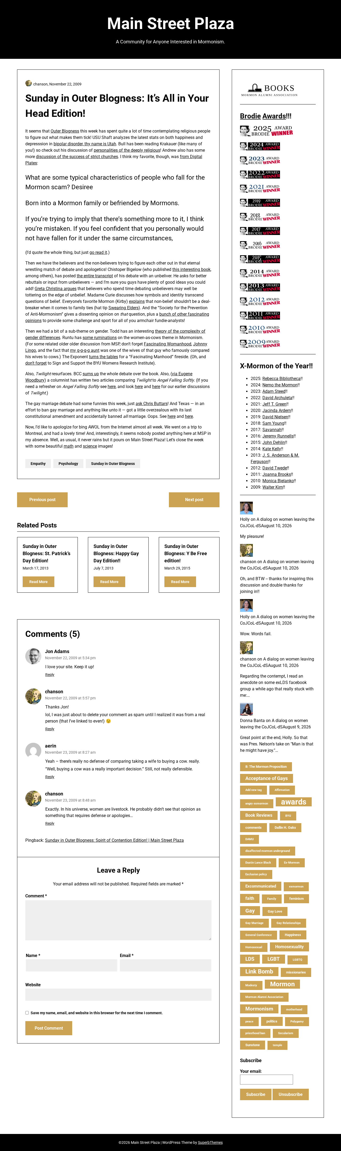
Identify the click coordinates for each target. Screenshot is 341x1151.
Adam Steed (273, 391)
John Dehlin (273, 442)
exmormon (296, 886)
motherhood (294, 1009)
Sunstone (252, 1045)
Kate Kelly (271, 448)
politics (271, 1021)
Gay (250, 910)
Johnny (200, 343)
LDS (249, 959)
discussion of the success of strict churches (77, 156)
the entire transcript (95, 275)
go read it (98, 252)
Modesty (251, 985)
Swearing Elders (123, 307)
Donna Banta (252, 720)
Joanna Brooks (276, 474)
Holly (245, 519)
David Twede (274, 468)
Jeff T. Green (274, 404)
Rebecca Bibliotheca (281, 378)
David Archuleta (277, 397)
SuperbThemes (210, 1142)
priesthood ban (255, 1033)
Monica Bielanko (278, 480)
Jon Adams (57, 651)
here (112, 386)
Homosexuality (289, 946)
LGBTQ (297, 960)
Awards (274, 116)
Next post (194, 499)
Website (33, 984)
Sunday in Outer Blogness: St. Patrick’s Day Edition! (46, 553)
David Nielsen (275, 416)
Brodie (250, 116)
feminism (296, 899)
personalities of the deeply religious (127, 150)
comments (253, 828)
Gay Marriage (254, 923)
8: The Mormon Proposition (266, 767)
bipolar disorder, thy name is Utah (85, 143)
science (90, 446)
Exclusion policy (256, 874)
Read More (38, 582)
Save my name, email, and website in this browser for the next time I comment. (97, 1013)
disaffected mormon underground (267, 851)
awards (293, 801)
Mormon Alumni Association (264, 997)
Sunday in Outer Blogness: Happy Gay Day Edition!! (116, 553)
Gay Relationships (289, 923)
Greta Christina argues (55, 288)
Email (126, 955)
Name (33, 955)
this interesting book (191, 269)
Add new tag (253, 790)
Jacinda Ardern (276, 410)
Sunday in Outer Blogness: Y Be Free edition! (185, 553)
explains (137, 301)
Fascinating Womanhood (167, 343)
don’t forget (36, 363)
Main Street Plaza (170, 23)
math (69, 446)
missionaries (296, 972)
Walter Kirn (272, 487)
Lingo (30, 350)
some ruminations (100, 337)
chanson (54, 691)
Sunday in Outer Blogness (113, 463)
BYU (288, 816)
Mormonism (259, 1009)
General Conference (258, 935)
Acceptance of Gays (266, 778)
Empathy (38, 463)
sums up (91, 373)
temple (277, 1045)
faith (249, 898)
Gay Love (275, 911)
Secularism (285, 1033)
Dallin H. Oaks (285, 828)
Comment (36, 895)
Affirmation (282, 790)
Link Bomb (259, 971)
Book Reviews (258, 815)
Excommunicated (260, 886)
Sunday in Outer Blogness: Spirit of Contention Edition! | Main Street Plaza (114, 840)
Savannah (272, 429)
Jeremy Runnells (278, 436)
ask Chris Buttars (152, 403)
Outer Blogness (65, 131)
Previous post (42, 499)
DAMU (249, 839)
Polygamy (297, 1021)
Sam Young (273, 423)
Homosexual (253, 947)
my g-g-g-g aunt (84, 350)
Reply (49, 675)
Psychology (68, 463)
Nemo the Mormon (280, 384)
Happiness (293, 935)
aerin (50, 746)
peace (249, 1021)
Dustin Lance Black (258, 862)
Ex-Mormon (291, 862)
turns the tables (103, 356)
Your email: (251, 1071)
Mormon (282, 984)
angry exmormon (256, 803)
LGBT (273, 959)
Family (271, 899)
